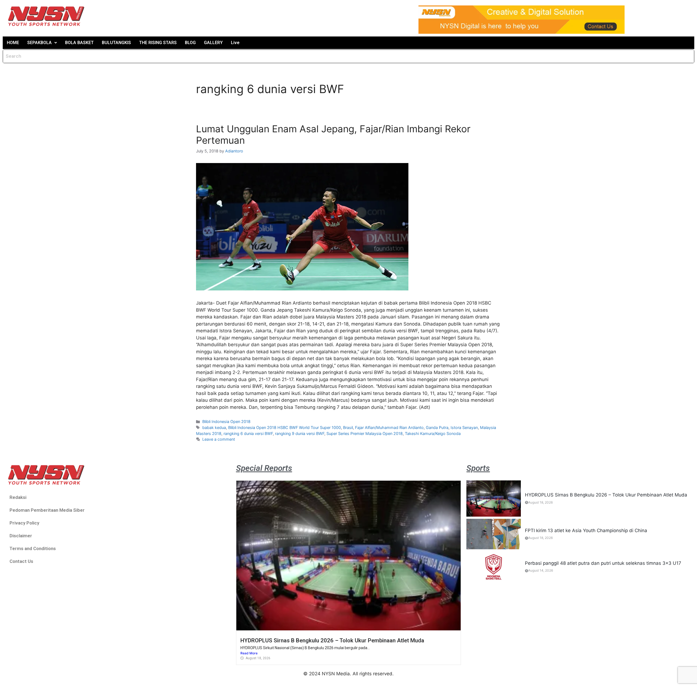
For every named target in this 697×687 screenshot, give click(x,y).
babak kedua (214, 427)
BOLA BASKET (79, 42)
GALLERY (213, 42)
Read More (249, 653)
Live (235, 42)
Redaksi (18, 497)
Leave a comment (218, 439)
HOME (13, 42)
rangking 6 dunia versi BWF (248, 433)
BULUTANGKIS (116, 42)
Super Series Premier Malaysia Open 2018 (364, 433)
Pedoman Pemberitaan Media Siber (47, 510)
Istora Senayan (464, 427)
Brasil (348, 427)
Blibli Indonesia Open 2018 (226, 421)
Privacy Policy (24, 523)
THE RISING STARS (158, 42)
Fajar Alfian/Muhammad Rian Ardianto (389, 427)
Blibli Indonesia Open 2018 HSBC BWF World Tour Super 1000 (284, 427)
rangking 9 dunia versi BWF (299, 433)
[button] (42, 42)
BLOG (190, 42)
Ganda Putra (437, 427)
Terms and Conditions (33, 548)
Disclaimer (21, 535)
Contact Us (21, 561)
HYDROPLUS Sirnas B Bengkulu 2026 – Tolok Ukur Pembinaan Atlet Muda (332, 640)
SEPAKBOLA (39, 42)
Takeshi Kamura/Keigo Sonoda (433, 433)
